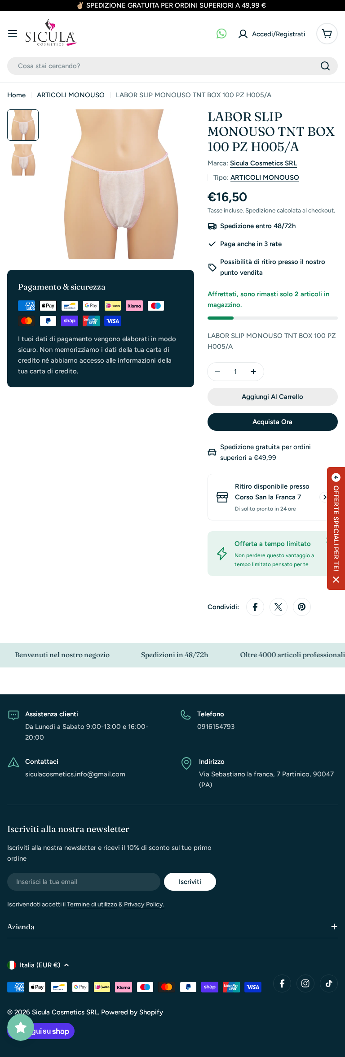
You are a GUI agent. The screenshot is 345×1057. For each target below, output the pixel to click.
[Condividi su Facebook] (255, 607)
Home (16, 95)
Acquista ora (272, 422)
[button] (336, 528)
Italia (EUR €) (40, 965)
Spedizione (260, 210)
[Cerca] (325, 66)
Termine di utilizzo (92, 904)
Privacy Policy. (144, 904)
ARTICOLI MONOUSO (71, 95)
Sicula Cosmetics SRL (263, 163)
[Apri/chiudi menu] (12, 33)
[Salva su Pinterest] (302, 607)
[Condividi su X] (279, 607)
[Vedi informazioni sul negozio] (324, 497)
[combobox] (172, 66)
